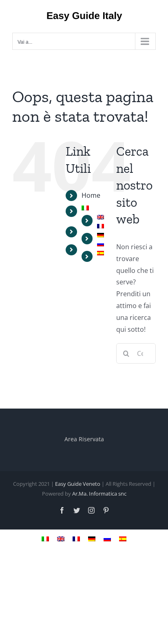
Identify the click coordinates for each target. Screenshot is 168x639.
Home (91, 195)
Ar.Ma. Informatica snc (99, 493)
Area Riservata (84, 439)
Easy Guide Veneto (77, 483)
